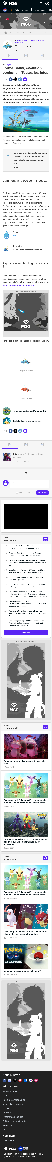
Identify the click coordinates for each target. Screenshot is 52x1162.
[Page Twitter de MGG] (15, 1080)
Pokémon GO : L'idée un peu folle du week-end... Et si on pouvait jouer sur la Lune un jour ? (27, 613)
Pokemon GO (14, 33)
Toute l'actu (26, 633)
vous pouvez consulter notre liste (18, 285)
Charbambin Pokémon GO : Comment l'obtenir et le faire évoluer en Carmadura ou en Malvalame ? (26, 842)
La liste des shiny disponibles (27, 421)
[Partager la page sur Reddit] (20, 79)
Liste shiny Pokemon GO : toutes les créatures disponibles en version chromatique (26, 933)
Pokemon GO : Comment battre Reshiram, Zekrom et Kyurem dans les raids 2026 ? (26, 554)
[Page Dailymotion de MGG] (25, 1080)
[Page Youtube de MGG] (20, 1080)
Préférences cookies (13, 1117)
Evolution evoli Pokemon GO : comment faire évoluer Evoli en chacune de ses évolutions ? (27, 571)
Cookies (7, 1112)
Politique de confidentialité (16, 1121)
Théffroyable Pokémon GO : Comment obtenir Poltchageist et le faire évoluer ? (27, 585)
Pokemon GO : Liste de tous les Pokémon (29, 41)
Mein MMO (8, 1140)
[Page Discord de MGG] (9, 1080)
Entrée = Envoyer (26, 493)
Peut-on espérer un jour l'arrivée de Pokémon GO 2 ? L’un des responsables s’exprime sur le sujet (27, 562)
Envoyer (43, 493)
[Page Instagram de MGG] (36, 1080)
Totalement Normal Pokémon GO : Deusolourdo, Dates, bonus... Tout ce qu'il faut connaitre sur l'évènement (27, 603)
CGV (5, 1129)
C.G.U (6, 1108)
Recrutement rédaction (14, 1100)
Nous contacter (10, 1091)
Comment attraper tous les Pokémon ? (22, 971)
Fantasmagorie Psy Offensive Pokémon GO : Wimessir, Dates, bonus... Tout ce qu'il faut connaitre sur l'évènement (27, 623)
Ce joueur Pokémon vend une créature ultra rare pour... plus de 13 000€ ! (26, 578)
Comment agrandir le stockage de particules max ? (25, 762)
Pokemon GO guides (28, 33)
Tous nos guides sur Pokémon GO (29, 411)
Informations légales (13, 1104)
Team (5, 1095)
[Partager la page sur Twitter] (15, 79)
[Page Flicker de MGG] (31, 1080)
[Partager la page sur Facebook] (11, 79)
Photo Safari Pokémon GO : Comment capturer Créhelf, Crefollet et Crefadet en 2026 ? (28, 547)
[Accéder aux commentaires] (25, 79)
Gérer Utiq (8, 1125)
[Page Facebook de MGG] (4, 1080)
